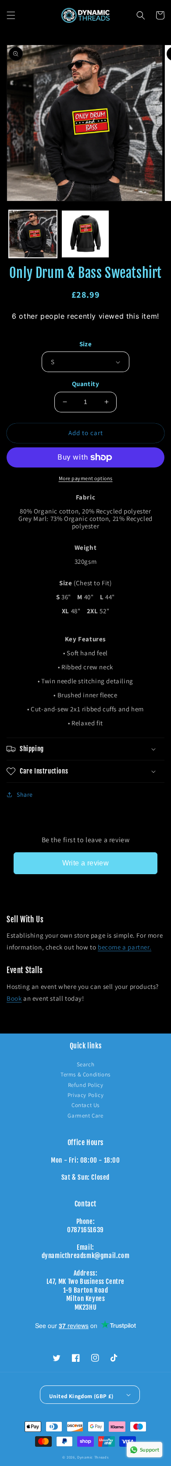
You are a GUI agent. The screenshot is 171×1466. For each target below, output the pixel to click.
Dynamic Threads (93, 1457)
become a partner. (124, 947)
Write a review (85, 863)
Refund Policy (85, 1085)
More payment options (86, 478)
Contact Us (85, 1105)
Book (14, 998)
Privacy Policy (85, 1095)
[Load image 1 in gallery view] (33, 234)
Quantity (85, 384)
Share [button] (25, 794)
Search (86, 1064)
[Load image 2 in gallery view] (85, 234)
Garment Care (85, 1115)
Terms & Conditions (85, 1074)
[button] (11, 15)
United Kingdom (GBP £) (81, 1396)
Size (85, 344)
